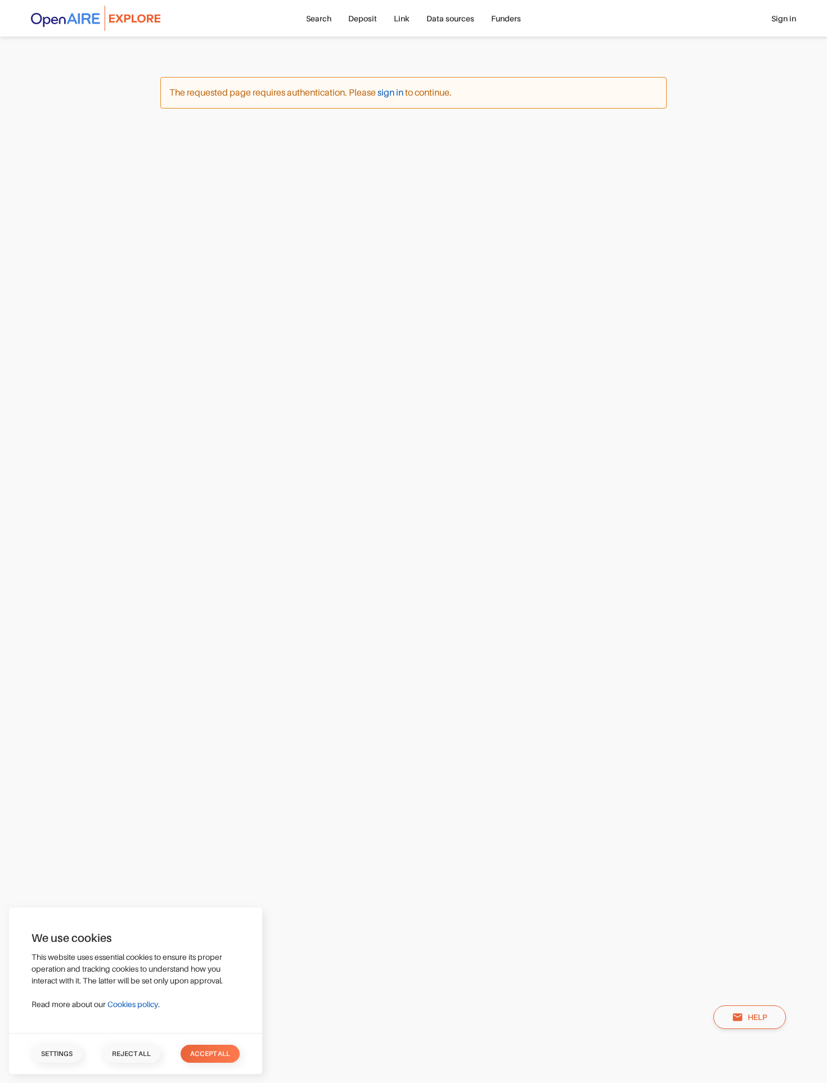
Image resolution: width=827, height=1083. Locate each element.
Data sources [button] (450, 18)
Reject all (131, 1054)
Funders (506, 18)
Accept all (210, 1054)
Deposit (362, 18)
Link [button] (402, 18)
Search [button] (318, 18)
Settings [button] (57, 1054)
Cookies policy (132, 1004)
